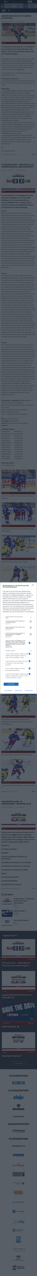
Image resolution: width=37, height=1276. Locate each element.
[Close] (33, 585)
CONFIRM (11, 684)
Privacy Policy (29, 690)
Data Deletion (8, 690)
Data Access (18, 690)
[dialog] (18, 638)
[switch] (30, 621)
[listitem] (18, 617)
